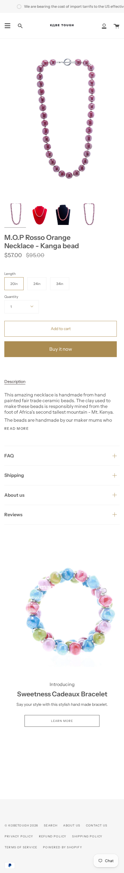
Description (14, 381)
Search (50, 825)
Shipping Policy (87, 836)
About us (14, 495)
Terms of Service (21, 847)
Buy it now (60, 349)
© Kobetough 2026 (21, 825)
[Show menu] (7, 25)
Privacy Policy (19, 836)
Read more (16, 428)
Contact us (96, 825)
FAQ (9, 455)
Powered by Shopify (62, 847)
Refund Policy (53, 836)
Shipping (14, 475)
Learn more (62, 721)
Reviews (13, 514)
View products (62, 611)
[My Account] (104, 25)
